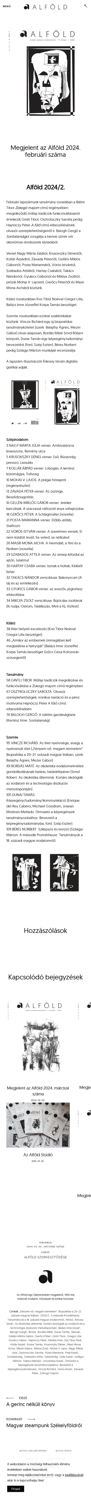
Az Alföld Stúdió (38, 1154)
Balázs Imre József (69, 1328)
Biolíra (32, 1332)
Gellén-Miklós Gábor (21, 1336)
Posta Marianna (54, 1352)
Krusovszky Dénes (54, 1344)
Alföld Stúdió (64, 1451)
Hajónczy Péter (37, 1340)
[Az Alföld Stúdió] (38, 1125)
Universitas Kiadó (53, 1360)
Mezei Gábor (24, 1348)
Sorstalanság (14, 1356)
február (75, 1332)
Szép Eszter (66, 1356)
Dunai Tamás (62, 1332)
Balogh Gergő (18, 1332)
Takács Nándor (32, 1360)
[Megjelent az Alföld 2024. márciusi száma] (38, 1038)
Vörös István (65, 1369)
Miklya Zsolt (41, 1348)
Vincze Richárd (47, 1369)
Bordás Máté (45, 1332)
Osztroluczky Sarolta (31, 1352)
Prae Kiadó (71, 1352)
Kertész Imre (55, 1340)
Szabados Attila (33, 1356)
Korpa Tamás (35, 1344)
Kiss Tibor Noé (72, 1340)
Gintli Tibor (59, 1336)
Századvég (51, 1356)
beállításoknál (74, 1475)
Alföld (60, 1246)
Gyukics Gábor (18, 1340)
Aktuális (49, 1246)
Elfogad (15, 1488)
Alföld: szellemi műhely (33, 1451)
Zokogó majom (49, 1373)
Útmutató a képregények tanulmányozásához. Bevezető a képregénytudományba (43, 1365)
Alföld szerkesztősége (45, 1257)
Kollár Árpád (17, 1344)
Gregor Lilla (74, 1336)
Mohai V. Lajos (58, 1348)
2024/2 (44, 1315)
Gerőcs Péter (43, 1336)
